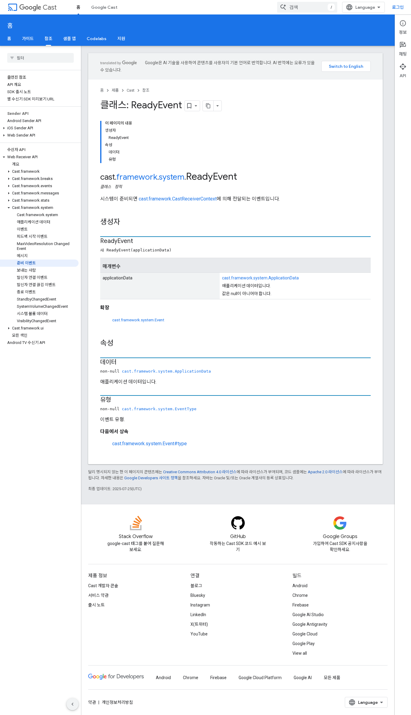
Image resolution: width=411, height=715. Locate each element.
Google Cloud (304, 634)
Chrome (300, 595)
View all (299, 653)
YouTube (199, 634)
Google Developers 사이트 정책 (151, 478)
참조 (48, 38)
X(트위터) (199, 624)
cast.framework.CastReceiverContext (178, 199)
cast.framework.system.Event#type (149, 443)
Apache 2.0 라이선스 (325, 472)
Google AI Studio (308, 614)
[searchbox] (40, 58)
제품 (115, 90)
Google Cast (104, 7)
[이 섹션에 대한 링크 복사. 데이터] (122, 362)
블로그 (196, 585)
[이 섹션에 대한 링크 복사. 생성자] (126, 222)
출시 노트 (96, 605)
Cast (50, 7)
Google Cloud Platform (260, 677)
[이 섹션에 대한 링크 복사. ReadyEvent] (139, 241)
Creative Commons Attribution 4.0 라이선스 (199, 472)
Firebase (300, 605)
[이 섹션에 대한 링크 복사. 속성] (119, 343)
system (171, 177)
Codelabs (97, 38)
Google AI (303, 677)
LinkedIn (198, 614)
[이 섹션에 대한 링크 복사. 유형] (117, 400)
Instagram (200, 605)
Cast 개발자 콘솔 (103, 585)
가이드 (28, 38)
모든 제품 (332, 677)
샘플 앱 (69, 38)
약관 (92, 702)
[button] (39, 128)
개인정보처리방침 (117, 702)
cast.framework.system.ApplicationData (260, 278)
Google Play (303, 643)
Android (299, 585)
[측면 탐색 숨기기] (72, 704)
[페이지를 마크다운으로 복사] (208, 106)
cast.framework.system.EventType (159, 409)
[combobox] (307, 7)
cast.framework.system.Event (138, 320)
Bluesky (197, 595)
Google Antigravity (309, 624)
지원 (121, 38)
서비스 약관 (98, 595)
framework (136, 177)
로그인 (398, 7)
